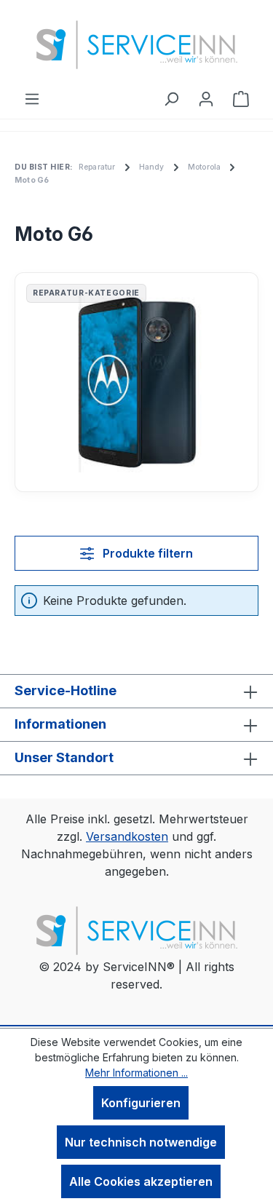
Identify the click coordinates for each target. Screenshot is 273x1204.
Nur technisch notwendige (141, 1142)
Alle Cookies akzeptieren (141, 1181)
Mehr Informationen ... (136, 1072)
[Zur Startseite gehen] (137, 44)
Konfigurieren (141, 1103)
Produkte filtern (146, 553)
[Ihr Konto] (206, 98)
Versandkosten (127, 836)
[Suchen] (171, 98)
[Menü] (32, 98)
